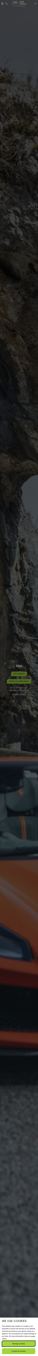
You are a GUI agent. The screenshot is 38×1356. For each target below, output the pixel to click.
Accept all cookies (19, 1351)
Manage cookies (18, 1344)
